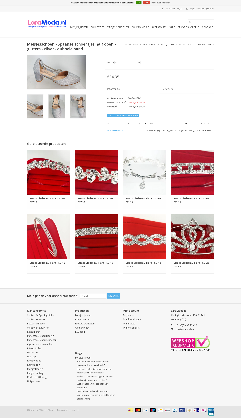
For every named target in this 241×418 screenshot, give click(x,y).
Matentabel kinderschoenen (42, 339)
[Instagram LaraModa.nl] (211, 296)
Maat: (110, 62)
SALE (172, 27)
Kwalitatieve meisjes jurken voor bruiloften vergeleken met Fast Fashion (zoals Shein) (96, 395)
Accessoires (159, 27)
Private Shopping (188, 27)
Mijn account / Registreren (202, 8)
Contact (207, 27)
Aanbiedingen (82, 327)
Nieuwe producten (85, 323)
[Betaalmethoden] (130, 409)
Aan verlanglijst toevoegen (159, 130)
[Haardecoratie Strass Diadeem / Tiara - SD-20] (192, 236)
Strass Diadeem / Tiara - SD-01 (47, 198)
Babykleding (33, 364)
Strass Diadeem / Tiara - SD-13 (95, 262)
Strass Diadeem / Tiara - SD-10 (47, 262)
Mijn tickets (129, 323)
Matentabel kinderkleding (40, 335)
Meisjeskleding (35, 368)
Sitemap (31, 356)
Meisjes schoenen (118, 27)
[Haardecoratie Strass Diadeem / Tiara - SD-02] (96, 172)
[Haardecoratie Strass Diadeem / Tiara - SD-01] (48, 172)
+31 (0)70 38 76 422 (186, 325)
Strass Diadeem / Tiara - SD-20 (191, 262)
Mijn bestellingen (132, 319)
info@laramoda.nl (185, 329)
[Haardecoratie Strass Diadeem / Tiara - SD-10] (48, 236)
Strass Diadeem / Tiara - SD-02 (95, 198)
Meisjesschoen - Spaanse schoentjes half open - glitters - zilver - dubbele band (173, 44)
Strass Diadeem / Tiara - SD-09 (191, 198)
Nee (146, 3)
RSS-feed (80, 331)
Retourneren (33, 331)
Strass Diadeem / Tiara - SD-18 (143, 262)
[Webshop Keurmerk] (192, 343)
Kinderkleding (34, 360)
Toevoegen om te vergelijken (187, 130)
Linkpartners (33, 381)
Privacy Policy (34, 348)
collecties (97, 27)
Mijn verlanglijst (131, 327)
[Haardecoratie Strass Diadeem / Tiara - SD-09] (192, 172)
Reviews (167, 88)
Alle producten (82, 319)
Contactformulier (36, 319)
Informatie (113, 88)
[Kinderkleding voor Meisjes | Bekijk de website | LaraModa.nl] (47, 25)
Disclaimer (32, 352)
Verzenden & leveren (38, 327)
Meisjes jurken (79, 27)
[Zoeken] (189, 22)
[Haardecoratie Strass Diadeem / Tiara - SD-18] (144, 236)
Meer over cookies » (161, 3)
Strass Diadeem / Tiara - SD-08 (143, 198)
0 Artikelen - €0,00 (174, 8)
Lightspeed (74, 410)
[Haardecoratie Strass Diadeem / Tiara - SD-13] (96, 236)
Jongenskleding (35, 373)
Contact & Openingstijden (40, 315)
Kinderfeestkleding (37, 377)
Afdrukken (206, 130)
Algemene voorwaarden (39, 344)
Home (128, 44)
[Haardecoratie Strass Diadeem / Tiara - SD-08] (144, 172)
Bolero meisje (140, 27)
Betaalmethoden (36, 323)
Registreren (129, 315)
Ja (138, 3)
